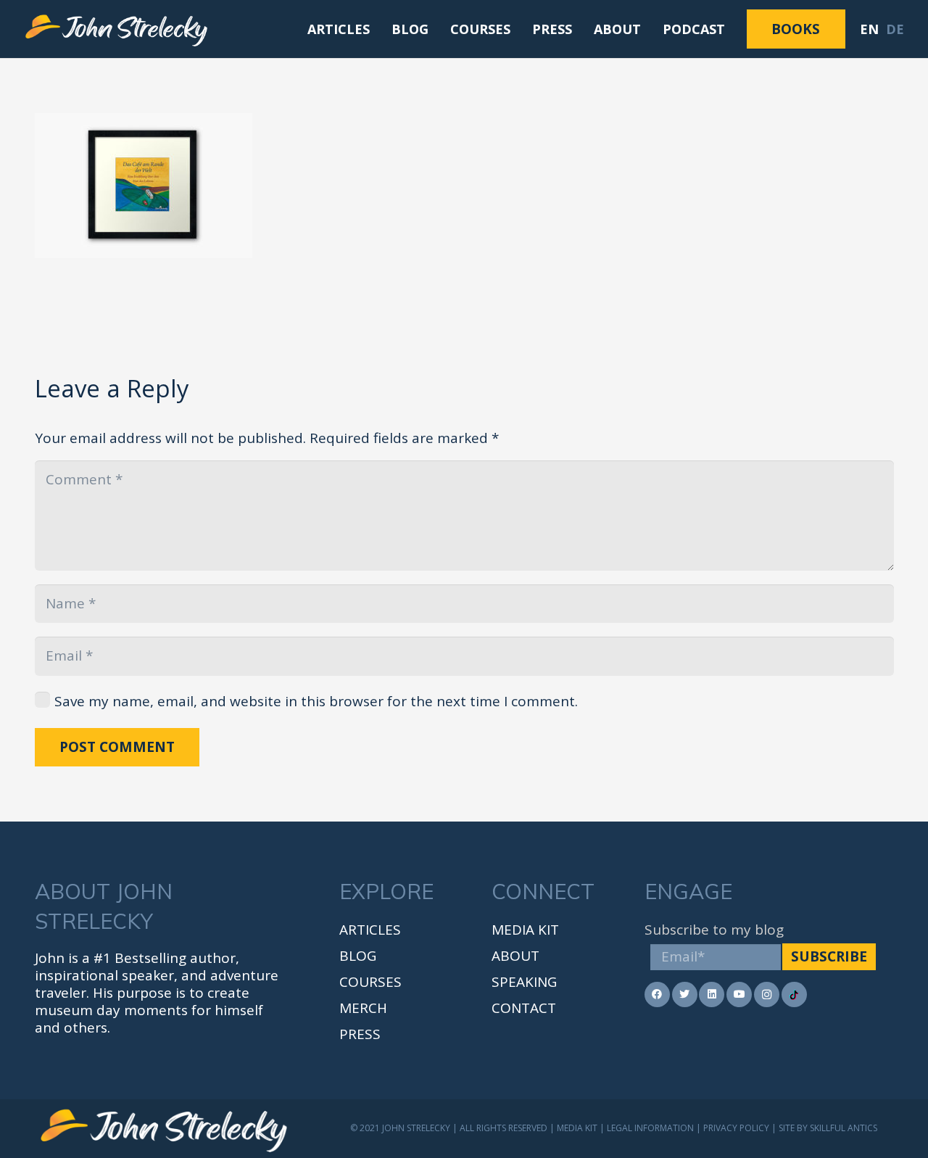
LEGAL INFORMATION (650, 1128)
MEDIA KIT (525, 929)
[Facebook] (657, 994)
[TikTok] (794, 994)
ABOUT (515, 955)
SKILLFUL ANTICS (843, 1128)
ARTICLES (370, 929)
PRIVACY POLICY (736, 1128)
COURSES (370, 981)
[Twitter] (684, 994)
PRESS (360, 1034)
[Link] (116, 29)
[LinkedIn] (711, 994)
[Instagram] (766, 994)
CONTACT (524, 1007)
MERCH (363, 1007)
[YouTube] (739, 994)
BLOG (357, 955)
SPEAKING (524, 981)
